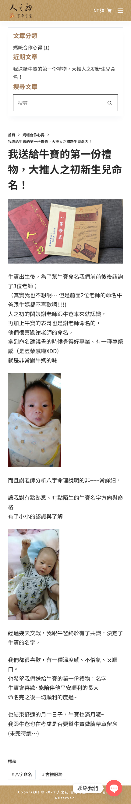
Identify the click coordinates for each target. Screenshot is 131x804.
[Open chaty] (114, 788)
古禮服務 (52, 774)
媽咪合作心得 (27, 47)
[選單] (120, 10)
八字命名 (22, 774)
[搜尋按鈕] (109, 103)
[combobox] (57, 102)
